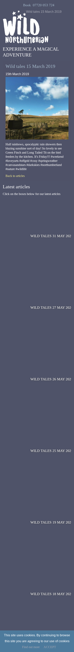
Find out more (31, 647)
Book (27, 5)
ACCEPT (50, 647)
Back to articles (15, 176)
